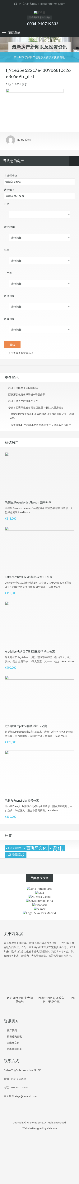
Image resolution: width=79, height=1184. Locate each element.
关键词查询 (10, 175)
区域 (6, 204)
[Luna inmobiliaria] (39, 888)
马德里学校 (16, 855)
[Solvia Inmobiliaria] (39, 900)
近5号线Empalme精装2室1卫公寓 (26, 726)
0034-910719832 (42, 23)
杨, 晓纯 (26, 140)
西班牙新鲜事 (14, 1048)
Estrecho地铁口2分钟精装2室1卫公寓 (29, 577)
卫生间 (8, 273)
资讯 (57, 848)
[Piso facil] (39, 904)
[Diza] (39, 892)
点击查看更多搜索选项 (20, 353)
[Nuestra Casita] (40, 896)
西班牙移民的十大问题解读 (23, 388)
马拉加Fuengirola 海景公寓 (22, 800)
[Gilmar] (39, 909)
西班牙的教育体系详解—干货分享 (26, 394)
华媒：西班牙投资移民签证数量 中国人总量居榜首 (36, 407)
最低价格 (9, 296)
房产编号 (9, 189)
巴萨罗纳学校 (14, 848)
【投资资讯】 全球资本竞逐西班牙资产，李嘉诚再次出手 (39, 424)
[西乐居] (39, 13)
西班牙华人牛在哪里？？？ (23, 401)
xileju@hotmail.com (52, 4)
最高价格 (9, 319)
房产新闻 (12, 1030)
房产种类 (9, 227)
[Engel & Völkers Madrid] (39, 913)
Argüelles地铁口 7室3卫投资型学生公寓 (30, 651)
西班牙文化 (36, 848)
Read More (24, 512)
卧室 (6, 250)
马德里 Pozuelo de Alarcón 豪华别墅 (28, 502)
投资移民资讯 (14, 1036)
